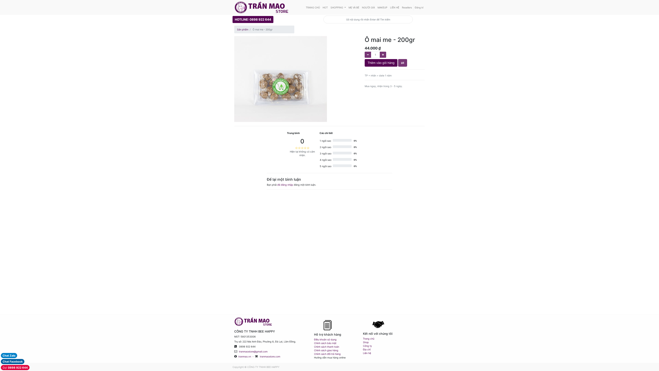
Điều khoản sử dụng (325, 339)
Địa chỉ (367, 349)
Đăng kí (419, 7)
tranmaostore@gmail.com (253, 351)
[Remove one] (368, 55)
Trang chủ (368, 338)
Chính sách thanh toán (326, 346)
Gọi (15, 367)
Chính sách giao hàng (326, 350)
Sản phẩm (242, 29)
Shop (366, 342)
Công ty (367, 345)
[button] (402, 63)
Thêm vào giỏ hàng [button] (381, 63)
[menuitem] (312, 7)
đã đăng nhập (285, 184)
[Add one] (383, 55)
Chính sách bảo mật (325, 343)
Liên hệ (367, 353)
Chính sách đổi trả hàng (327, 353)
